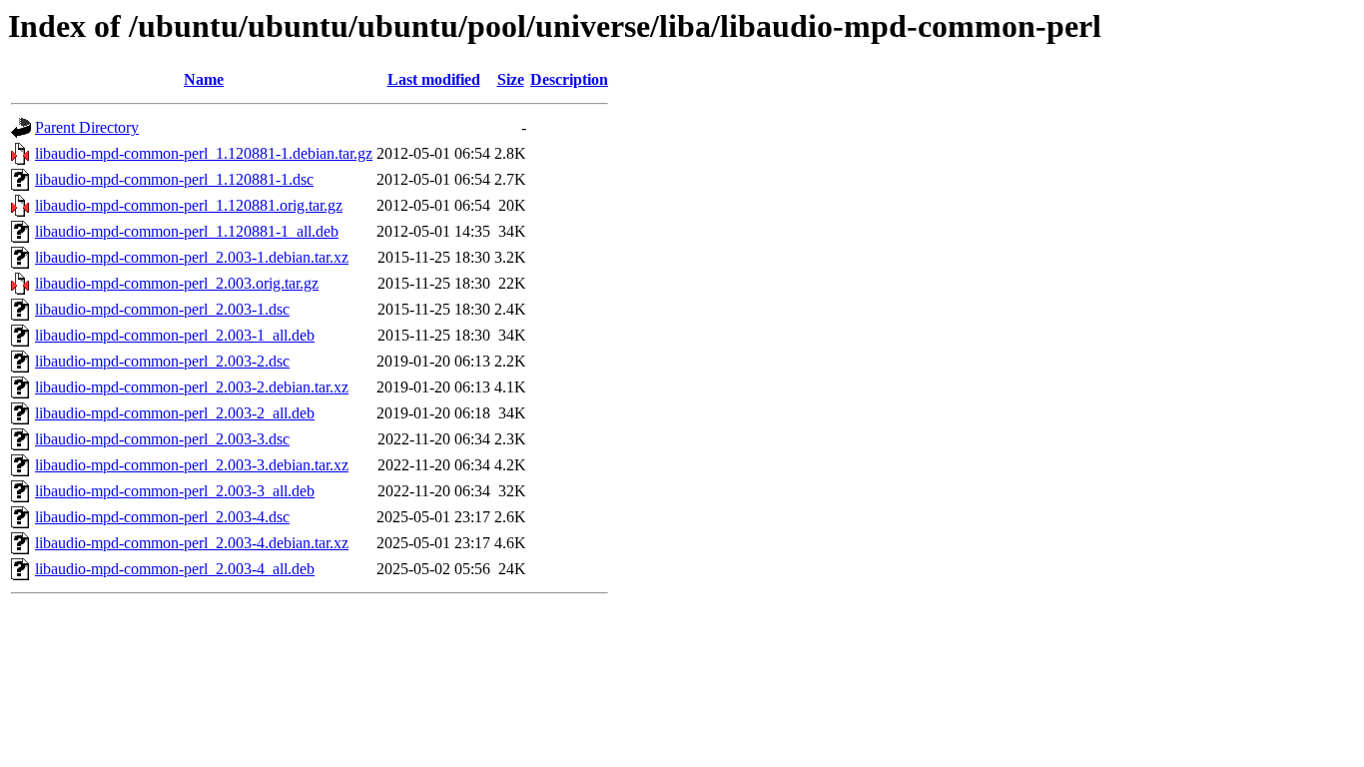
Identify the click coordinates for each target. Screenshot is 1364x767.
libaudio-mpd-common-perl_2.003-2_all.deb (175, 412)
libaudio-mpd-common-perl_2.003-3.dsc (162, 438)
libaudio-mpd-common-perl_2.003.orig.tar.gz (177, 283)
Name (204, 79)
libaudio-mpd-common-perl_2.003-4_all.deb (175, 568)
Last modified (433, 79)
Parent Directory (87, 127)
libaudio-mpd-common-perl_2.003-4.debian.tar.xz (191, 542)
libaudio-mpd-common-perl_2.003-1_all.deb (175, 335)
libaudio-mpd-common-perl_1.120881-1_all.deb (187, 231)
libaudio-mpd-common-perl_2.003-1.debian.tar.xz (191, 257)
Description (569, 79)
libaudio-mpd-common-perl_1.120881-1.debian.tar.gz (203, 153)
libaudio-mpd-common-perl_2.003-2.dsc (162, 361)
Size (510, 79)
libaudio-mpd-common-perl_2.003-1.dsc (162, 309)
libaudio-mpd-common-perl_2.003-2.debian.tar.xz (191, 387)
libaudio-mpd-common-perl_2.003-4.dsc (162, 516)
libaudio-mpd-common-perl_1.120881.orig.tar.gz (188, 205)
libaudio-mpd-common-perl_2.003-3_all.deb (175, 490)
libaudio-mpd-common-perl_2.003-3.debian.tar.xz (191, 464)
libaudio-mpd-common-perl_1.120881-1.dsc (174, 179)
